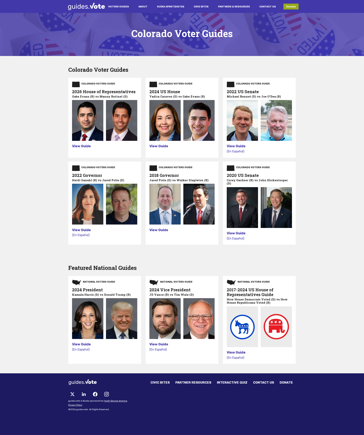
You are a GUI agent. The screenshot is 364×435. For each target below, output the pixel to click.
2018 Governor (164, 175)
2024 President (87, 289)
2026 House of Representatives (104, 91)
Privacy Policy (75, 405)
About (142, 6)
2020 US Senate (243, 175)
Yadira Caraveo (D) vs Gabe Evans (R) (177, 96)
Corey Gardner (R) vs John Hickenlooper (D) (257, 181)
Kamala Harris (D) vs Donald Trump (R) (101, 294)
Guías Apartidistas (170, 6)
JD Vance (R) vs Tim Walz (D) (171, 294)
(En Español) (235, 151)
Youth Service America (115, 401)
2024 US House (164, 91)
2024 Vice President (170, 289)
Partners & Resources (234, 6)
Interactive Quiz (232, 382)
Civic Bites (201, 6)
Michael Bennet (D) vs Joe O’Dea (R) (254, 96)
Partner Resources (193, 382)
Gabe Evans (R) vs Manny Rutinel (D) (100, 96)
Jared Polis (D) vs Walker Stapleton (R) (179, 180)
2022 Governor (87, 175)
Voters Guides (118, 6)
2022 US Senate (243, 91)
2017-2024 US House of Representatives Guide (250, 292)
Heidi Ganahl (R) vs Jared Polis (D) (98, 180)
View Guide (81, 146)
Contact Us (267, 6)
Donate (291, 6)
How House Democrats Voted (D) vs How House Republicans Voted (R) (257, 300)
